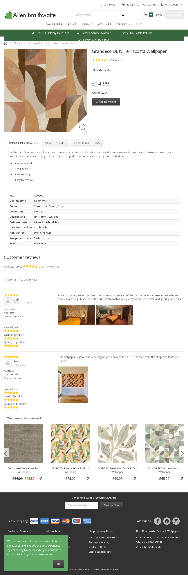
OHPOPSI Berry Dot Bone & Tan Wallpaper (117, 470)
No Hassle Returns (140, 33)
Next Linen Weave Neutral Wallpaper (23, 470)
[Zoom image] (83, 128)
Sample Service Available (95, 33)
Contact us (149, 4)
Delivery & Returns (86, 143)
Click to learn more (40, 554)
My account (172, 4)
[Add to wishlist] (40, 478)
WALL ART (104, 24)
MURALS (87, 24)
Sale (138, 24)
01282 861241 (109, 4)
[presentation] (5, 452)
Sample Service (55, 143)
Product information (22, 143)
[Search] (123, 14)
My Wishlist (132, 4)
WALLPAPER (54, 24)
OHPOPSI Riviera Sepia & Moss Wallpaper (70, 470)
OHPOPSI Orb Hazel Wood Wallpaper (164, 470)
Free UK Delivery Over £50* (52, 33)
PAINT (72, 24)
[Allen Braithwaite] (30, 15)
